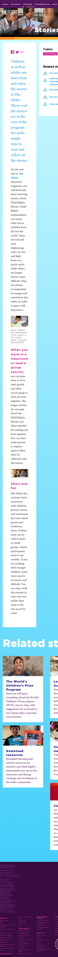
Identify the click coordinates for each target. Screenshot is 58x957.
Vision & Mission (41, 935)
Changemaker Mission (6, 935)
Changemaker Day (5, 933)
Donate (20, 925)
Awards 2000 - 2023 (42, 920)
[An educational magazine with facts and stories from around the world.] (45, 74)
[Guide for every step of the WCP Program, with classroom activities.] (45, 81)
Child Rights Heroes (42, 4)
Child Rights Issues (23, 953)
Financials (39, 942)
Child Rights (27, 4)
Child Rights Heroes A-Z (43, 923)
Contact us (40, 944)
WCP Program (4, 920)
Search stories (4, 940)
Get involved (16, 4)
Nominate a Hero (41, 925)
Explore (5, 4)
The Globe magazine (6, 937)
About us (41, 933)
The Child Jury (22, 947)
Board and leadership (42, 939)
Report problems (41, 946)
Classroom (30, 6)
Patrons (39, 937)
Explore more (3, 942)
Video (1, 923)
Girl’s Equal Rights (23, 931)
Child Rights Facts (23, 933)
